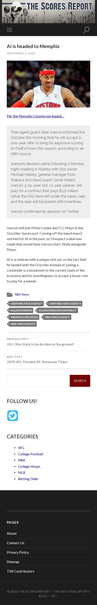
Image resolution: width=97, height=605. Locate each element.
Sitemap (13, 561)
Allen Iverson (21, 310)
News (25, 294)
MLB (21, 472)
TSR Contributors (20, 571)
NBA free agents (23, 323)
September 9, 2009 (21, 53)
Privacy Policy (18, 552)
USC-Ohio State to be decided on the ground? (40, 342)
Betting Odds (28, 479)
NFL (21, 448)
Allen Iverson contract (58, 310)
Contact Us (15, 543)
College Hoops (29, 466)
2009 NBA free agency (26, 303)
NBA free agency (57, 317)
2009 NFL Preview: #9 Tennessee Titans (37, 359)
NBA (18, 294)
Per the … (35, 116)
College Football (30, 454)
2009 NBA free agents (65, 303)
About (12, 533)
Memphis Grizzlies (24, 317)
